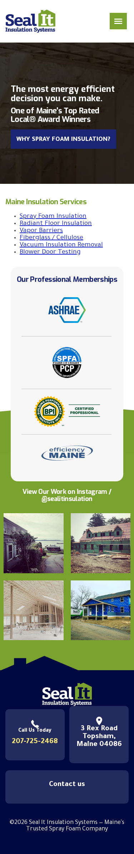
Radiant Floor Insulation (56, 223)
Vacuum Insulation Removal (61, 245)
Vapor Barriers (41, 231)
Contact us (67, 785)
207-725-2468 (35, 742)
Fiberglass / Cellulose (51, 238)
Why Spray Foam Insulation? (63, 140)
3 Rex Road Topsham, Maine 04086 (99, 737)
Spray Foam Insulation (53, 216)
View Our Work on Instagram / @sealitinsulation (67, 495)
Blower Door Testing (50, 252)
